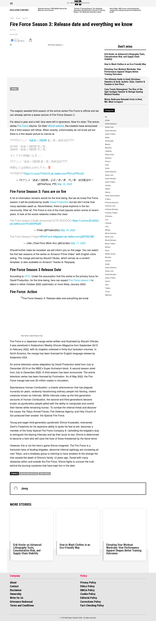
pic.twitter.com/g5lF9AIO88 (79, 236)
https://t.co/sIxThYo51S (37, 173)
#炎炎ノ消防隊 (38, 140)
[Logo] (78, 3)
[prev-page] (35, 9)
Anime (25, 18)
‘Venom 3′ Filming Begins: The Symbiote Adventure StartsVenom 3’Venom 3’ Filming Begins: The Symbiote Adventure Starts (89, 10)
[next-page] (145, 9)
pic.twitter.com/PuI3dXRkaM (25, 223)
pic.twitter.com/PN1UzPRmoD (67, 173)
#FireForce (46, 236)
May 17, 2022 (78, 243)
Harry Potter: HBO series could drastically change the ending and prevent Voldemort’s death (125, 10)
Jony (14, 30)
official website (56, 126)
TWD (12, 18)
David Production (59, 202)
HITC (27, 276)
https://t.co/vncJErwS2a (85, 220)
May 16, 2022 (64, 184)
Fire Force (22, 126)
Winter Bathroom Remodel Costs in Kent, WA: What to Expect (123, 100)
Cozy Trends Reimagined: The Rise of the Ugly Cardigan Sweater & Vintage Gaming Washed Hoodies (123, 92)
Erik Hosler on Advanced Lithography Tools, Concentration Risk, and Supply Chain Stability (124, 57)
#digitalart (58, 236)
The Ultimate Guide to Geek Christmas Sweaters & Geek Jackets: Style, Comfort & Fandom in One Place (124, 82)
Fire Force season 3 (80, 280)
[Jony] (16, 488)
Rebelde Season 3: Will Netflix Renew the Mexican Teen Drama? (52, 9)
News (18, 18)
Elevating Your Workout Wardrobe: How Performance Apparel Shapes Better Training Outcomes (122, 72)
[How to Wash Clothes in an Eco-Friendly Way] (77, 525)
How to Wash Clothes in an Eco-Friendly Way (125, 64)
